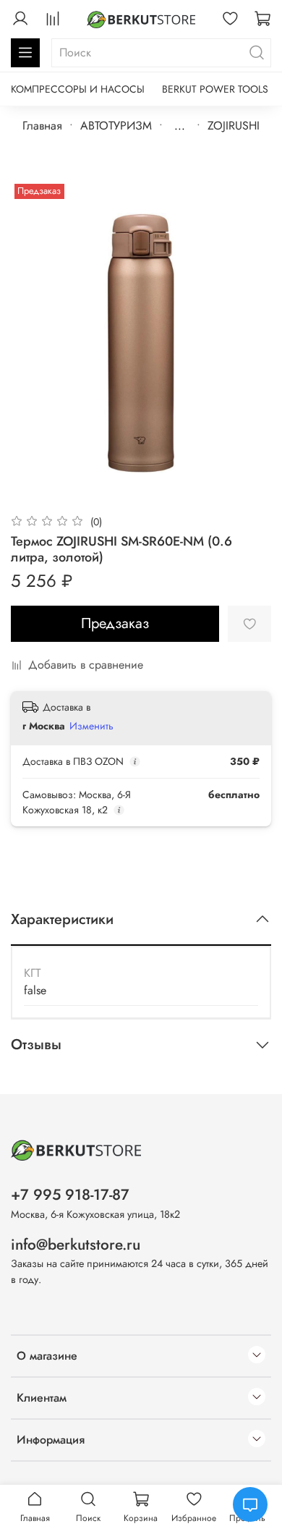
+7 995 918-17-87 (70, 1195)
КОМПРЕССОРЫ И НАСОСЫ (78, 89)
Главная (42, 125)
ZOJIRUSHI (234, 125)
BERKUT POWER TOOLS (215, 89)
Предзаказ (115, 623)
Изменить (91, 725)
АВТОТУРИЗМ (116, 125)
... (179, 125)
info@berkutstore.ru (75, 1244)
